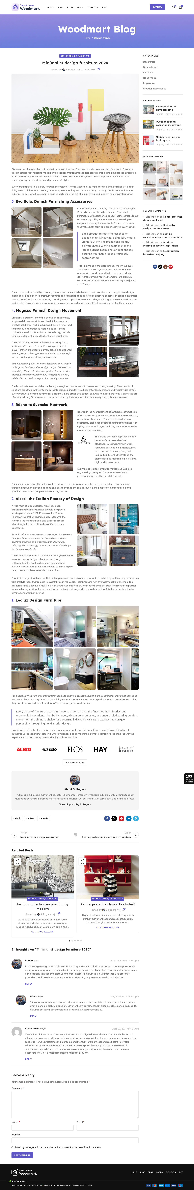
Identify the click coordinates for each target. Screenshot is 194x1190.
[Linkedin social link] (129, 818)
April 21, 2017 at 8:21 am (125, 1028)
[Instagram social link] (165, 267)
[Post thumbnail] (148, 110)
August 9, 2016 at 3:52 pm (125, 996)
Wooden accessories (154, 88)
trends (44, 818)
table (31, 818)
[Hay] (100, 749)
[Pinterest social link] (121, 818)
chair (18, 818)
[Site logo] (25, 6)
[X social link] (114, 818)
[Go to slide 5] (81, 940)
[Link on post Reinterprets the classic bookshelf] (108, 877)
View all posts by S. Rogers (75, 804)
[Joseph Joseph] (126, 749)
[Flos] (75, 749)
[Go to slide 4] (78, 940)
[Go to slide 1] (69, 940)
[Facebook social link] (107, 818)
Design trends (102, 38)
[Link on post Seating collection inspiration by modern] (42, 877)
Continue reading (42, 931)
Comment (17, 1088)
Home (87, 38)
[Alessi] (24, 749)
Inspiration (116, 899)
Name (15, 1122)
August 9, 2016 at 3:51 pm (125, 960)
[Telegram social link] (136, 818)
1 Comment (176, 114)
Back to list (75, 835)
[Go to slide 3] (75, 940)
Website (16, 1134)
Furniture (83, 56)
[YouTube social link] (170, 267)
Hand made (150, 77)
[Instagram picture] (149, 167)
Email (80, 1122)
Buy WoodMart (19, 1181)
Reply (28, 983)
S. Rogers (71, 69)
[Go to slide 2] (72, 940)
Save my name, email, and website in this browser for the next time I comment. (58, 1147)
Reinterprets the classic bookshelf (107, 904)
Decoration (149, 61)
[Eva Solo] (49, 749)
